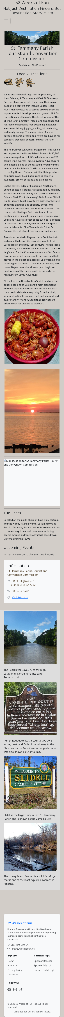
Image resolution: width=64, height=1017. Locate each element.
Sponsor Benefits (43, 961)
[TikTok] (21, 989)
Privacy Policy (14, 970)
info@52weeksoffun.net (23, 948)
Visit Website (20, 597)
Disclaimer (12, 975)
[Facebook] (9, 989)
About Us (12, 966)
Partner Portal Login (44, 970)
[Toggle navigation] (6, 21)
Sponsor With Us (43, 966)
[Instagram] (15, 989)
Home (10, 961)
